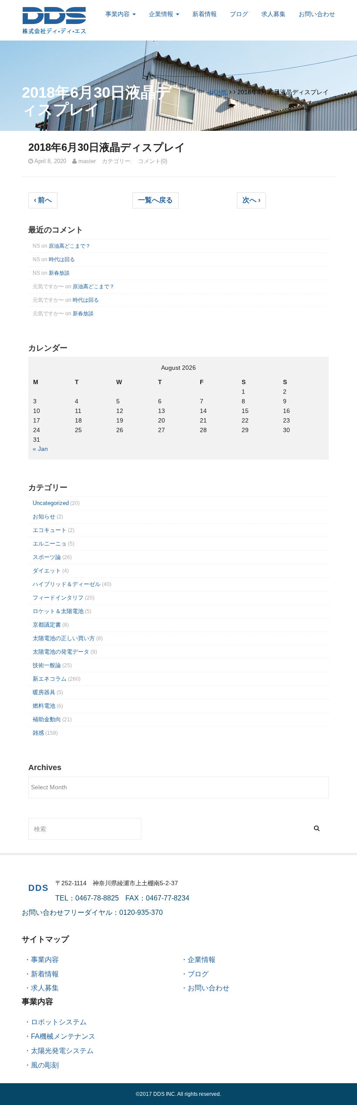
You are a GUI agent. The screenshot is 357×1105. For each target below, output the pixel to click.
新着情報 (204, 13)
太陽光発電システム (62, 1050)
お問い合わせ (317, 13)
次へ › (251, 200)
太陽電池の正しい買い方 (64, 638)
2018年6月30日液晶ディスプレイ (106, 147)
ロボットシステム (59, 1022)
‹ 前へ (43, 200)
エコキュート (50, 530)
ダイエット (47, 570)
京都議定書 (47, 624)
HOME (218, 92)
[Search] (317, 828)
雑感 (38, 733)
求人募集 (273, 13)
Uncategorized (51, 503)
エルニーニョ (50, 543)
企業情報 (162, 13)
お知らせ (44, 516)
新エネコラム (50, 678)
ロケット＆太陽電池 (58, 611)
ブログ (239, 13)
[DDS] (54, 19)
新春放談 (59, 273)
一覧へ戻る (155, 200)
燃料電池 (44, 706)
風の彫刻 (45, 1065)
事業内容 (118, 13)
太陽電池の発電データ (61, 651)
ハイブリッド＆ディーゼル (67, 584)
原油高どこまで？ (70, 246)
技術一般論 (47, 665)
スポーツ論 (47, 557)
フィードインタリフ (58, 597)
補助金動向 (47, 719)
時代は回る (62, 259)
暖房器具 (44, 692)
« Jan (40, 448)
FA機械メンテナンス (63, 1036)
